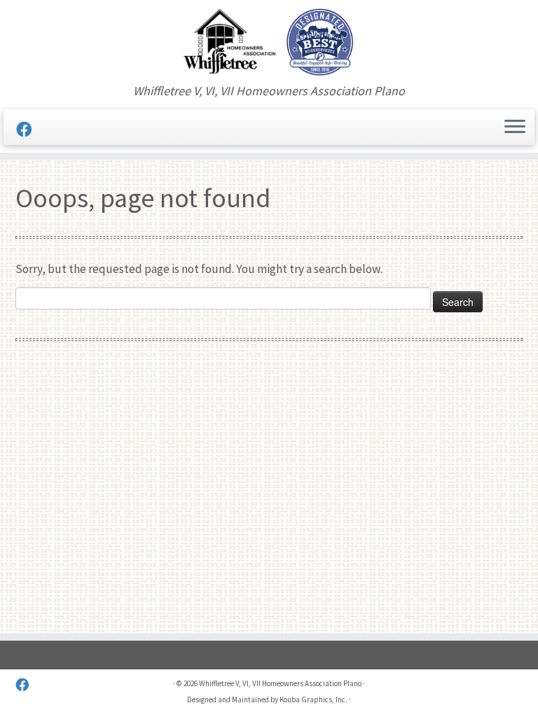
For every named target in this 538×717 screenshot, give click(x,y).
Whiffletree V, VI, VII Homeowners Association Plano (280, 683)
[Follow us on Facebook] (28, 129)
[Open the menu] (514, 127)
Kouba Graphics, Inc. (313, 699)
